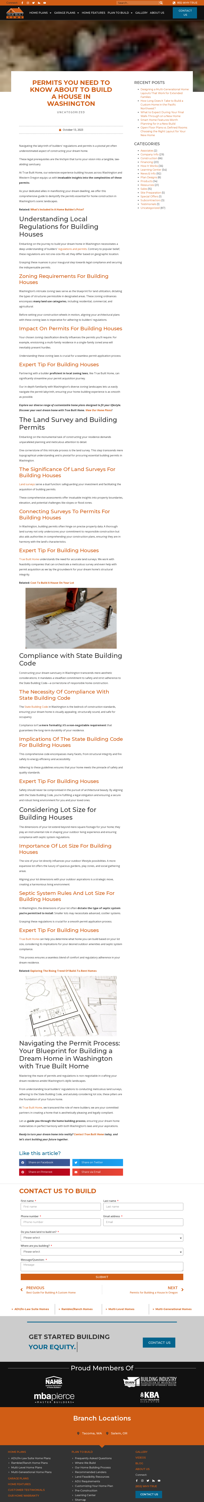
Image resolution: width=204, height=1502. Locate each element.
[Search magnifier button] (161, 3)
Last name (110, 1201)
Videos (140, 1457)
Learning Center (151, 169)
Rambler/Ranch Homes (77, 1309)
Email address (112, 1216)
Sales (144, 188)
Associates (147, 150)
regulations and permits (72, 249)
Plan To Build (118, 12)
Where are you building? (35, 1245)
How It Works (149, 165)
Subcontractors (150, 200)
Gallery (141, 12)
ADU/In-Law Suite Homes (32, 1309)
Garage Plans (64, 12)
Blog (139, 1463)
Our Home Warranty (23, 1495)
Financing (147, 162)
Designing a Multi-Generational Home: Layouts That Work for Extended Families (165, 93)
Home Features (93, 12)
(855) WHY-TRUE (146, 1486)
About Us (157, 12)
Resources (147, 185)
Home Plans (38, 12)
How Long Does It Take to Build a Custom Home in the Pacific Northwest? (162, 104)
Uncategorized (71, 112)
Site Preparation (151, 192)
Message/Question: (33, 1259)
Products (147, 181)
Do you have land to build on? (39, 1232)
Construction (149, 158)
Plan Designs (149, 177)
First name (27, 1201)
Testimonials (148, 204)
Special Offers (149, 196)
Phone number (30, 1216)
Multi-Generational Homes (174, 1309)
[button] (44, 1162)
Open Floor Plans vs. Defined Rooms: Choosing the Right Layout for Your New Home (164, 131)
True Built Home (29, 559)
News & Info (148, 173)
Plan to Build (82, 1451)
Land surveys (27, 484)
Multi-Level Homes (121, 1309)
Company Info (150, 154)
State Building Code (36, 706)
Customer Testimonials (26, 1489)
